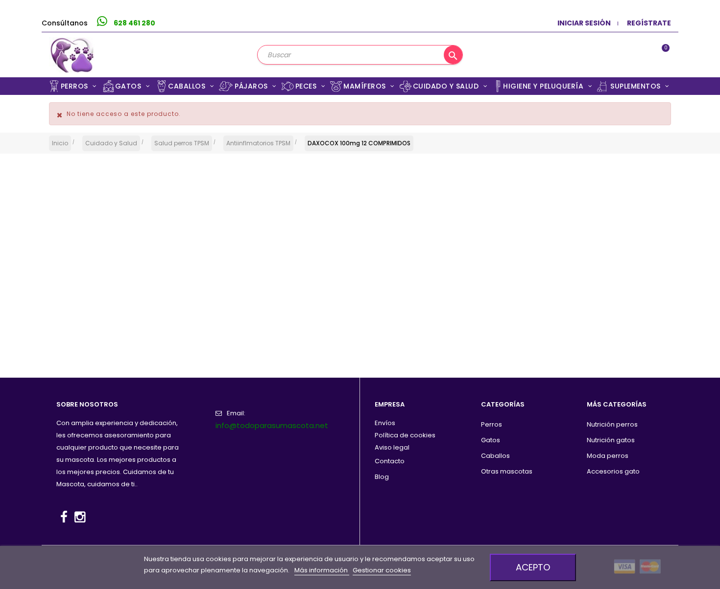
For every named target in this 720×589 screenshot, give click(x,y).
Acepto (533, 567)
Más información (321, 570)
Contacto (390, 461)
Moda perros (607, 455)
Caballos (495, 455)
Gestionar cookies (382, 570)
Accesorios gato (613, 471)
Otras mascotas (506, 471)
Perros (491, 424)
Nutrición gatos (611, 440)
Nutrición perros (612, 424)
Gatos (490, 440)
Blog (382, 476)
